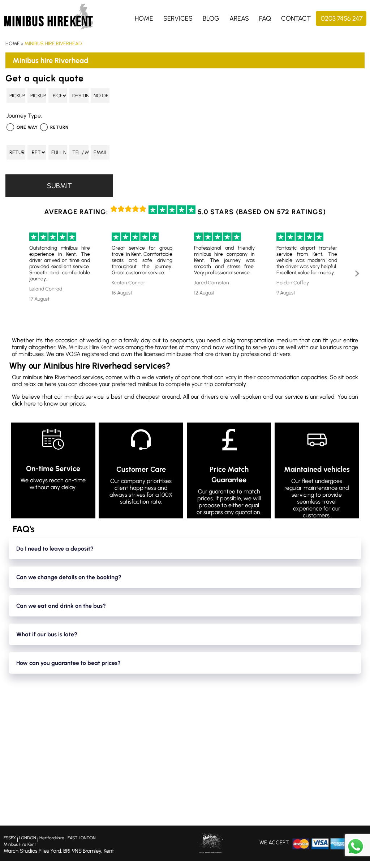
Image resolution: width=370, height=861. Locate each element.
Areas (239, 18)
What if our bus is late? (46, 634)
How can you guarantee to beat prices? (68, 662)
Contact (296, 18)
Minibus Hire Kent (90, 347)
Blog (211, 18)
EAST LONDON (82, 837)
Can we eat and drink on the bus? (61, 605)
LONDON (27, 837)
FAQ (265, 18)
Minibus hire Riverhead (53, 44)
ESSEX (10, 837)
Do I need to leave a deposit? (55, 548)
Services (178, 18)
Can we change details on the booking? (68, 577)
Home (144, 18)
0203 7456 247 (342, 18)
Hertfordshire (51, 837)
